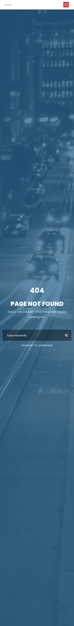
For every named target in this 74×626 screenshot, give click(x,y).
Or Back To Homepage (37, 345)
